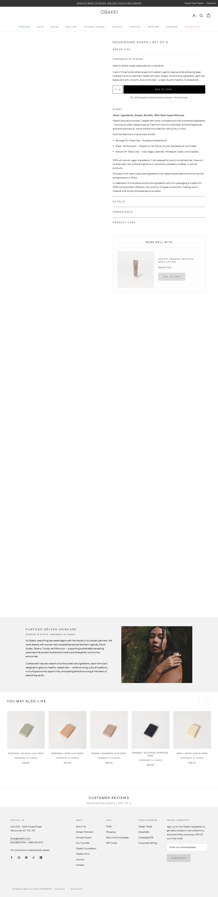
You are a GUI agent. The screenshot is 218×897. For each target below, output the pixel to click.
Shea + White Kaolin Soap (192, 753)
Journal (80, 859)
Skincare (153, 27)
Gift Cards (111, 843)
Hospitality (144, 832)
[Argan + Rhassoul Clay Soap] (109, 730)
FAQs (109, 826)
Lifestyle (135, 27)
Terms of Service (76, 889)
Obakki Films (83, 854)
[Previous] (199, 701)
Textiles (117, 27)
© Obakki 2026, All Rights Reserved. (33, 889)
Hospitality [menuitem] (211, 3)
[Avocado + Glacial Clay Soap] (26, 730)
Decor (55, 27)
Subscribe (179, 858)
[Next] (208, 701)
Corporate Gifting (147, 843)
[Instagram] (19, 858)
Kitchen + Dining (94, 27)
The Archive (192, 27)
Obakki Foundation (86, 848)
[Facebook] (11, 858)
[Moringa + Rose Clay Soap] (67, 730)
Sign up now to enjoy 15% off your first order (109, 3)
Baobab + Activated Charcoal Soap (150, 754)
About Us (81, 826)
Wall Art (71, 27)
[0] (208, 15)
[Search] (201, 15)
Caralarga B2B (145, 837)
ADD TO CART (172, 276)
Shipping (111, 832)
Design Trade (145, 826)
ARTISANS (171, 27)
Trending (24, 27)
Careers (80, 865)
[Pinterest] (26, 858)
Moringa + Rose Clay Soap (67, 753)
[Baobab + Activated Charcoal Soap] (150, 730)
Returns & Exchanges (117, 837)
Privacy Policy (60, 889)
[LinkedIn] (41, 858)
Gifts (40, 27)
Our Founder (83, 843)
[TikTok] (33, 858)
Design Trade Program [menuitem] (194, 3)
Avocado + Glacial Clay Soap (26, 753)
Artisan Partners (84, 832)
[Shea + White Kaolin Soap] (192, 730)
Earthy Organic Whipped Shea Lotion (176, 260)
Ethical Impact (84, 837)
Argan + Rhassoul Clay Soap (108, 753)
